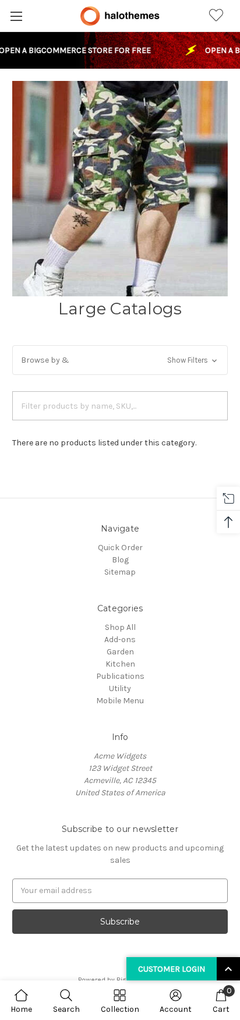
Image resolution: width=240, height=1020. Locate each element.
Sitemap (120, 572)
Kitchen (120, 664)
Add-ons (120, 639)
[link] (66, 1001)
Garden (120, 652)
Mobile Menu (120, 701)
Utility (120, 688)
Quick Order (120, 547)
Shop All (120, 627)
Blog (120, 560)
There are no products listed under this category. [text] (104, 443)
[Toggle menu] (16, 16)
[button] (120, 360)
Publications (120, 676)
